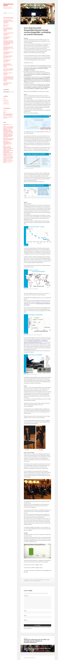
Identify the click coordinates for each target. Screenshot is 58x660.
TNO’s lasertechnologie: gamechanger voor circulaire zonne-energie (8, 21)
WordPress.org (6, 103)
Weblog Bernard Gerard (8, 4)
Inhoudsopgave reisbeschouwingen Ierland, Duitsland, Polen (7, 143)
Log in (4, 98)
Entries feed (5, 100)
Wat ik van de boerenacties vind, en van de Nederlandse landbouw (8, 127)
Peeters (39, 580)
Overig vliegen (47, 579)
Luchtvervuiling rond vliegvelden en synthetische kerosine (8, 148)
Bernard (31, 579)
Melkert (36, 580)
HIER (37, 564)
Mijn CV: (4, 112)
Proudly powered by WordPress (29, 657)
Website (25, 620)
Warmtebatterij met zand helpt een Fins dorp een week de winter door (8, 48)
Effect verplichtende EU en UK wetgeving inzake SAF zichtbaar (8, 29)
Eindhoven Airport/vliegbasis (39, 579)
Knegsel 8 (33, 580)
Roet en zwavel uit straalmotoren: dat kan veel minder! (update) (8, 158)
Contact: (4, 110)
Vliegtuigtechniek (27, 580)
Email (25, 615)
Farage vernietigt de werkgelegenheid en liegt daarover (7, 65)
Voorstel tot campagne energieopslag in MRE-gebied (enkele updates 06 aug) (8, 135)
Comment (26, 595)
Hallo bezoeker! (6, 25)
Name (25, 610)
